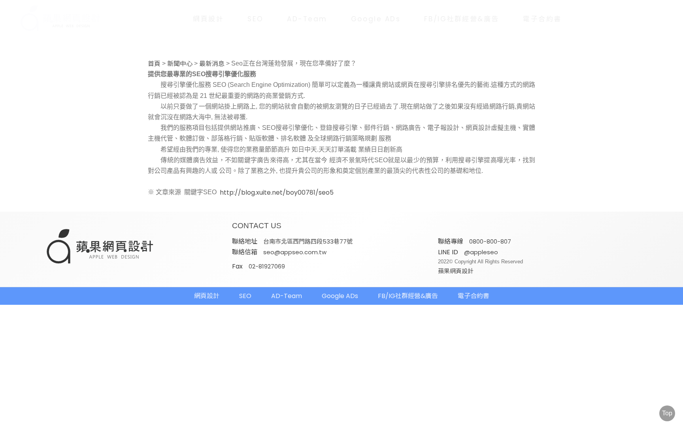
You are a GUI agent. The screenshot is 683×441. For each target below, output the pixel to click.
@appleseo (481, 252)
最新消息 (212, 64)
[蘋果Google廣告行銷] (100, 247)
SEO (255, 19)
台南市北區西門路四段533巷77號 (308, 241)
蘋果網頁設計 (456, 271)
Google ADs (376, 19)
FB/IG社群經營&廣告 (461, 19)
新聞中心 (179, 64)
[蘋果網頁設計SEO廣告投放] (54, 18)
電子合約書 (542, 19)
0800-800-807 (490, 241)
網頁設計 (208, 19)
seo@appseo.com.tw (294, 252)
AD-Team (307, 19)
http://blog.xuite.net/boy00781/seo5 (277, 193)
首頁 (154, 64)
